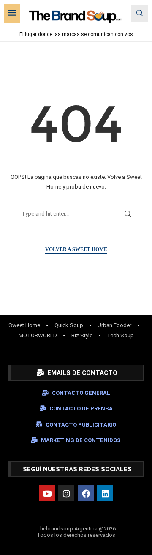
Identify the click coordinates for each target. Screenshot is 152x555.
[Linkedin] (105, 493)
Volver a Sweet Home (76, 249)
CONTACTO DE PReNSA (81, 408)
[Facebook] (86, 493)
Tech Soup (120, 335)
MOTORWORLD (38, 335)
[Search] (139, 13)
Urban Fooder (114, 325)
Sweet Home (24, 325)
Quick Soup (68, 325)
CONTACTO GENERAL (81, 393)
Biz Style (81, 335)
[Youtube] (47, 493)
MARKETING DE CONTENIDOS (81, 440)
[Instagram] (66, 493)
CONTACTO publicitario (81, 424)
